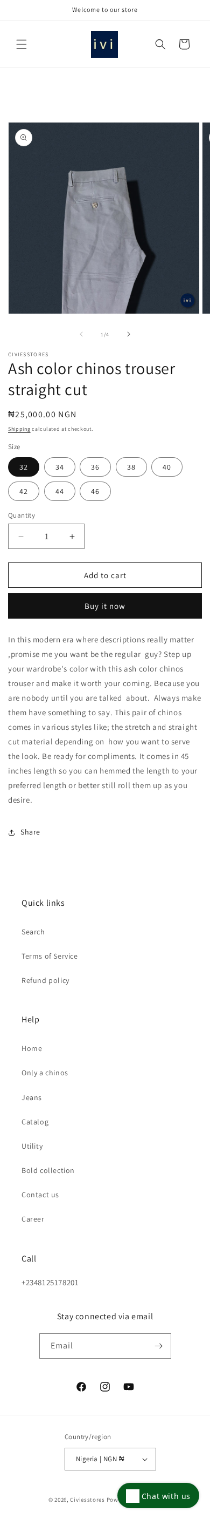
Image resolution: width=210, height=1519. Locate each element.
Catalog (35, 1122)
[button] (21, 44)
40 (167, 467)
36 (95, 467)
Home (32, 1048)
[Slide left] (81, 334)
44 (59, 491)
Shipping (19, 428)
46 (95, 491)
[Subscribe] (159, 1346)
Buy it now (105, 606)
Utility (32, 1146)
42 (23, 491)
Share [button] (30, 832)
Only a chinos (45, 1072)
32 (23, 467)
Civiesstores (87, 1499)
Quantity (21, 515)
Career (33, 1219)
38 (131, 467)
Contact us (40, 1194)
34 (59, 467)
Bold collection (48, 1170)
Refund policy (45, 980)
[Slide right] (129, 334)
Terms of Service (50, 956)
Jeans (32, 1097)
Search (33, 932)
